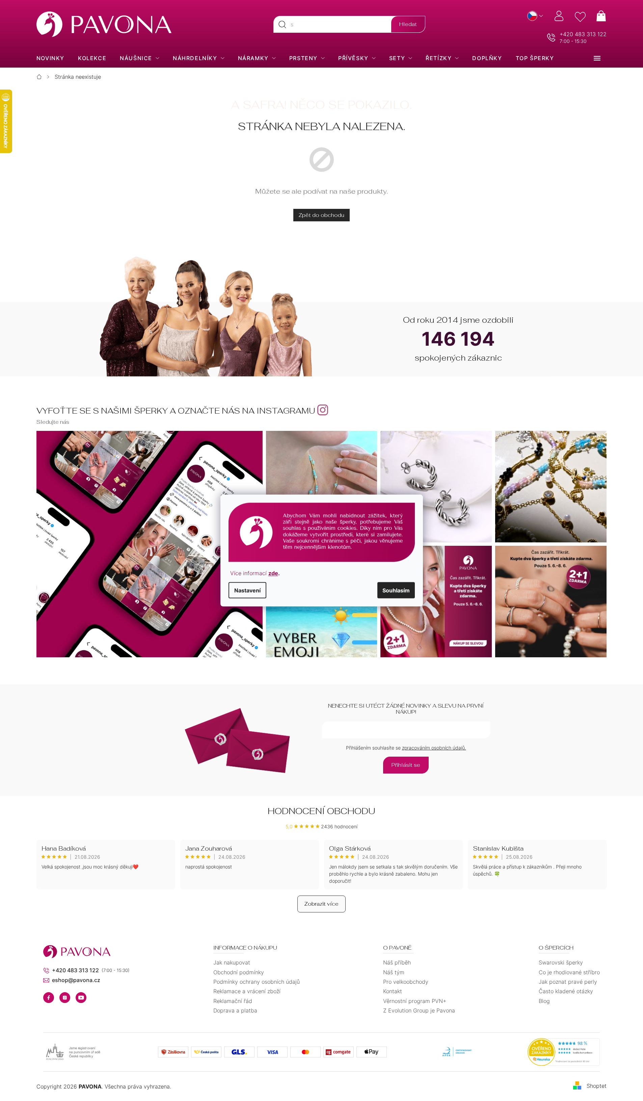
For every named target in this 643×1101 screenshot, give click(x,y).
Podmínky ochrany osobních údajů (256, 981)
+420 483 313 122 (583, 34)
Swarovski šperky (561, 962)
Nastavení (247, 590)
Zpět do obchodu (321, 215)
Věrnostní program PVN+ (414, 1001)
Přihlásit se (406, 764)
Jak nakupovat (231, 962)
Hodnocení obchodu (321, 811)
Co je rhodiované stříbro (569, 972)
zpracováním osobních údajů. (434, 748)
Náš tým (393, 972)
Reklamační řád (232, 1001)
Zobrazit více (321, 903)
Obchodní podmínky (238, 972)
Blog (544, 1001)
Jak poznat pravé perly (568, 981)
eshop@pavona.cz (76, 980)
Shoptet (597, 1085)
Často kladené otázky (566, 991)
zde (273, 572)
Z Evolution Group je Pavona (419, 1010)
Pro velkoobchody (405, 981)
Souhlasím (396, 590)
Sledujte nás (52, 421)
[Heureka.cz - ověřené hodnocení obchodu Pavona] (564, 1052)
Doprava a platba (235, 1010)
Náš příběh (397, 962)
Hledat (408, 24)
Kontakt (392, 991)
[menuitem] (50, 58)
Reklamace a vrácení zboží (246, 991)
